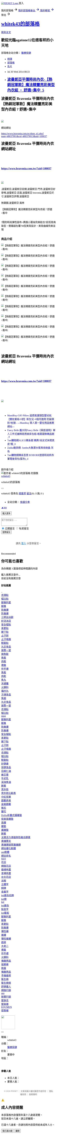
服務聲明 (33, 1094)
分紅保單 (6, 797)
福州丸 (5, 691)
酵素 (3, 786)
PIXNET (14, 1091)
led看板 (5, 913)
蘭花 (3, 811)
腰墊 (3, 826)
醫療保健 (26, 53)
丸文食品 (6, 646)
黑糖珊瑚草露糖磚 (11, 844)
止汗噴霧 (6, 639)
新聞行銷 (6, 996)
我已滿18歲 (7, 1131)
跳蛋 (3, 968)
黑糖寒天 (6, 841)
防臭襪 (5, 613)
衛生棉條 (6, 983)
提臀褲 (5, 1010)
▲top (4, 507)
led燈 (4, 899)
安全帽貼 (6, 624)
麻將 (3, 942)
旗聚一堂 (6, 650)
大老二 (5, 946)
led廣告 (5, 905)
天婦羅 (5, 683)
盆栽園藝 (6, 804)
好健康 (5, 763)
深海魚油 (6, 782)
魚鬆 (3, 657)
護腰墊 (5, 830)
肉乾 (3, 676)
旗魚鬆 (5, 654)
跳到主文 (6, 32)
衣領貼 (5, 595)
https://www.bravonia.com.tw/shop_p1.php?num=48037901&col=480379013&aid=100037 (24, 135)
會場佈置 (6, 873)
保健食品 (6, 767)
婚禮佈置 (6, 869)
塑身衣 (5, 1000)
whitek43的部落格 (20, 24)
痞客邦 (22, 493)
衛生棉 (5, 979)
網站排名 (6, 856)
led (2, 902)
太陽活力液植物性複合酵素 (15, 837)
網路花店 (6, 866)
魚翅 (3, 698)
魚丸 (3, 680)
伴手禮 (5, 669)
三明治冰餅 (7, 617)
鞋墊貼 (5, 643)
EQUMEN (6, 1007)
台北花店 (6, 877)
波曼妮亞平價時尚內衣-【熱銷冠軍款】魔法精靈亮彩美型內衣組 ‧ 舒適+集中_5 (31, 84)
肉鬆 (3, 661)
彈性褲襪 (6, 938)
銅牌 (3, 888)
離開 (17, 1131)
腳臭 (3, 606)
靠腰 (3, 822)
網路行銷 (6, 990)
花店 (3, 862)
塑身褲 (5, 1004)
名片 (9, 66)
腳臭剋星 (6, 602)
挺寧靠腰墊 (7, 819)
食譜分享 (25, 502)
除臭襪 (5, 610)
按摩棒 (5, 964)
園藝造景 (6, 800)
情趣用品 (6, 961)
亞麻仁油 (6, 771)
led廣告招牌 (7, 895)
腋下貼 (5, 632)
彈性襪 (5, 931)
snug (3, 716)
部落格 (11, 62)
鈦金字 (5, 909)
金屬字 (5, 891)
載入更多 (6, 513)
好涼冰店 (6, 621)
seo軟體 (5, 852)
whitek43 (5, 476)
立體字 (5, 884)
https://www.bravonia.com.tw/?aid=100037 (26, 168)
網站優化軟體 (8, 848)
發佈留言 (6, 532)
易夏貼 (5, 628)
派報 (3, 880)
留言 (29, 493)
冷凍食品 (6, 694)
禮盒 (3, 665)
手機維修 (6, 975)
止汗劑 (5, 635)
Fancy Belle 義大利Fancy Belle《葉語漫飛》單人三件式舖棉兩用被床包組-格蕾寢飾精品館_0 (31, 433)
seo (2, 993)
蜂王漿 (5, 774)
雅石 (3, 808)
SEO (3, 858)
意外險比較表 (8, 793)
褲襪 (3, 935)
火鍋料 (5, 687)
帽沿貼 (5, 599)
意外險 (5, 789)
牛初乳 (5, 778)
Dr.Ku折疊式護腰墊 (11, 815)
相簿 (9, 59)
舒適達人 (6, 986)
